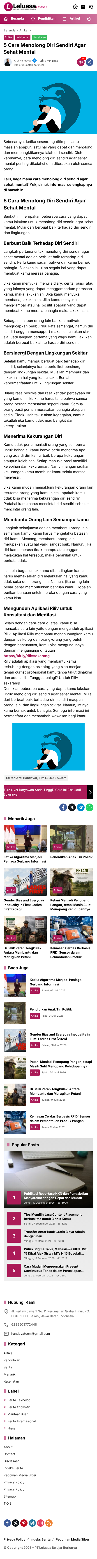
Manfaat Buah (17, 1414)
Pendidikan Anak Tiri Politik (71, 857)
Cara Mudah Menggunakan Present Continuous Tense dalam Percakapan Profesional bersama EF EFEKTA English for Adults (55, 1268)
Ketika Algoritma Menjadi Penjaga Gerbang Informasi (25, 859)
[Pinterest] (24, 1523)
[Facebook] (63, 807)
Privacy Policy (14, 1482)
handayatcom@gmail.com (30, 1333)
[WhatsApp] (89, 807)
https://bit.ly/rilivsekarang (27, 655)
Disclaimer (11, 1461)
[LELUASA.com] (26, 6)
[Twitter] (72, 807)
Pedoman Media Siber (20, 1475)
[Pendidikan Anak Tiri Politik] (71, 838)
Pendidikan (12, 1360)
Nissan (12, 1428)
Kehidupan (22, 37)
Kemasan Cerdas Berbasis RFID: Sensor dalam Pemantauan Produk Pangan (70, 952)
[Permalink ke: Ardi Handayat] (9, 62)
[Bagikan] (89, 62)
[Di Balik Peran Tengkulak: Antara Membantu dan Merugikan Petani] (25, 930)
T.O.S (8, 1503)
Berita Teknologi (19, 1400)
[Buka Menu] (83, 7)
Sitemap (10, 1496)
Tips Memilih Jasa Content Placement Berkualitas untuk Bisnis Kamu (53, 1216)
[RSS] (49, 1523)
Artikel (8, 37)
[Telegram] (81, 807)
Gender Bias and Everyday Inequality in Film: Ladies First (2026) (24, 904)
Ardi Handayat (22, 60)
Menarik (10, 1374)
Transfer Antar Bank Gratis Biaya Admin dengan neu (54, 1234)
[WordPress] (32, 1523)
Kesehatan (39, 37)
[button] (75, 7)
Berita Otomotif (18, 1407)
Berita (8, 1367)
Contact (9, 1454)
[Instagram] (40, 1523)
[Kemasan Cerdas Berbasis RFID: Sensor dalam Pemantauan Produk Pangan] (71, 930)
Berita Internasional (21, 1421)
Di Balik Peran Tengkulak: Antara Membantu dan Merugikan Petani (23, 952)
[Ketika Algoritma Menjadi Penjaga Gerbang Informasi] (25, 838)
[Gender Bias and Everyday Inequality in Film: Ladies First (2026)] (25, 882)
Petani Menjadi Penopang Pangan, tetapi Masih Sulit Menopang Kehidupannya (70, 904)
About (8, 1447)
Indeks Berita (13, 1468)
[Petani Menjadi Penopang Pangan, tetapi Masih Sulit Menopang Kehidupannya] (71, 882)
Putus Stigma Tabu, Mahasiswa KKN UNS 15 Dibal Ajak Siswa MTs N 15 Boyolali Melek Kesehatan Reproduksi (55, 1251)
